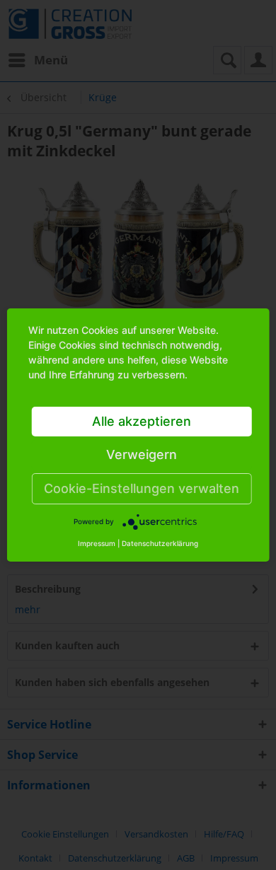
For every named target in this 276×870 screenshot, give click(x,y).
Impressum (96, 543)
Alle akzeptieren (141, 421)
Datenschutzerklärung (160, 543)
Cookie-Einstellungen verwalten (141, 488)
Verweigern (141, 454)
